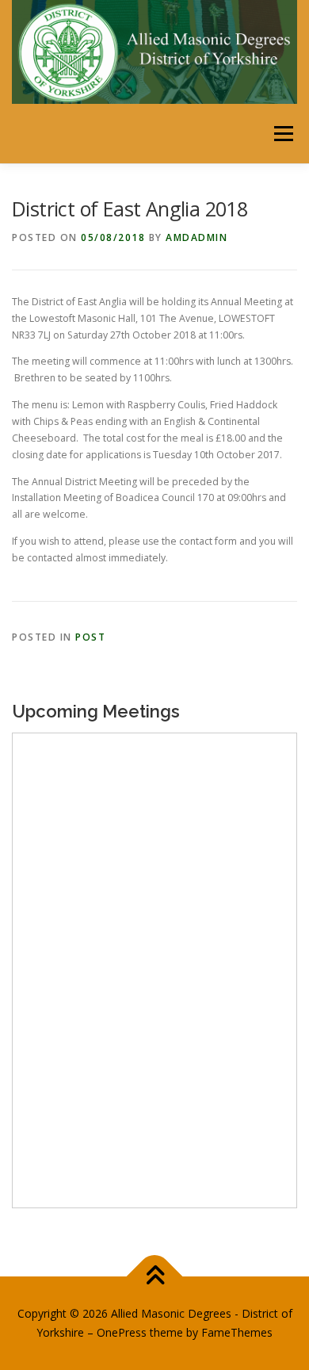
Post (90, 637)
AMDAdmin (196, 237)
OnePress (122, 1332)
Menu (282, 133)
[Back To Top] (155, 1277)
